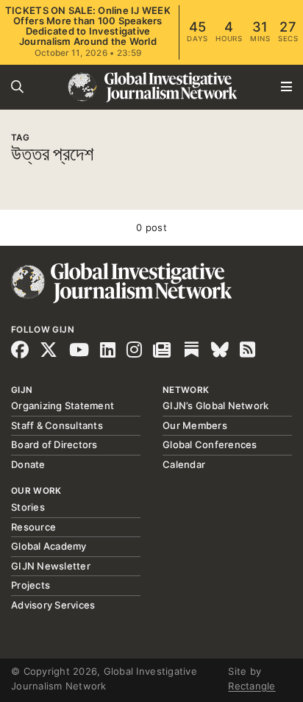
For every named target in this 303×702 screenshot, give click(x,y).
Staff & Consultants (57, 425)
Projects (30, 585)
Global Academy (49, 546)
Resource (33, 527)
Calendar (184, 464)
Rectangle (251, 686)
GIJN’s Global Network (215, 405)
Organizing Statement (62, 405)
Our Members (195, 425)
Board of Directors (54, 444)
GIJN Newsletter (50, 566)
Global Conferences (210, 444)
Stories (28, 507)
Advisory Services (53, 605)
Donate (28, 464)
